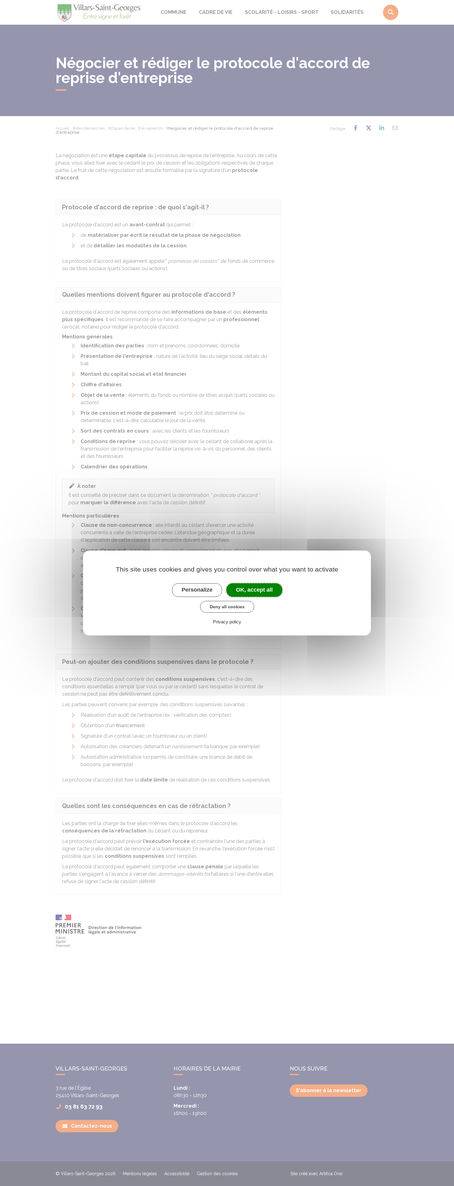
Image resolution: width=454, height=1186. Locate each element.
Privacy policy (227, 621)
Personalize (197, 590)
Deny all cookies (227, 606)
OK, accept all (254, 590)
